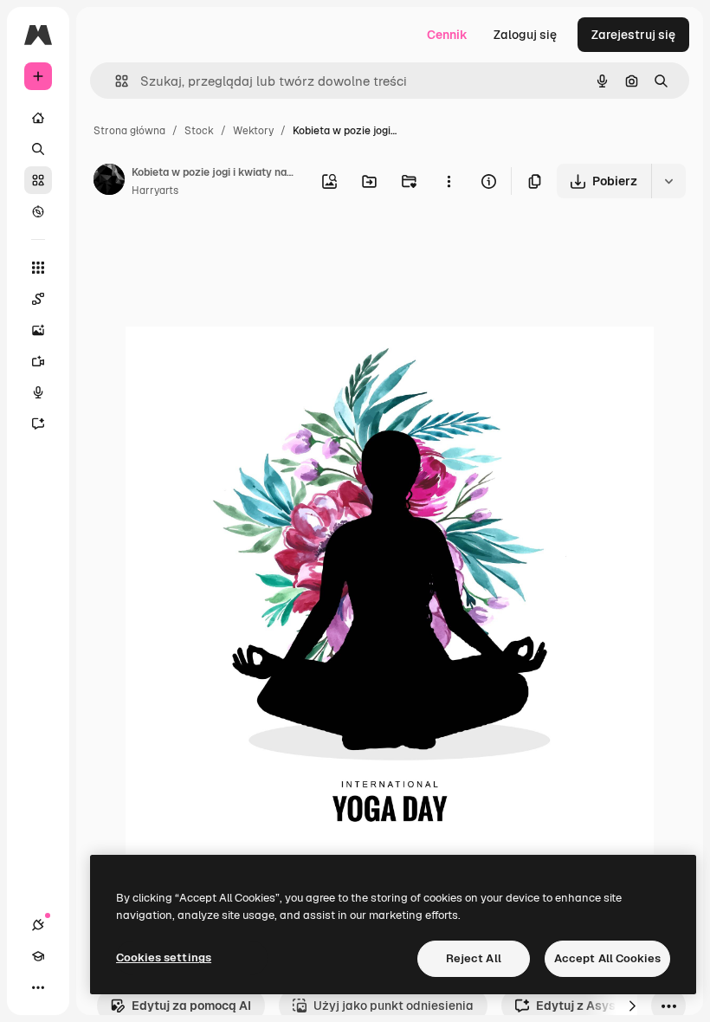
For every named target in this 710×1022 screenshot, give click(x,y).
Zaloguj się (525, 34)
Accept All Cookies (607, 958)
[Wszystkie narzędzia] (38, 267)
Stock (199, 131)
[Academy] (38, 956)
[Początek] (38, 118)
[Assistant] (38, 423)
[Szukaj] (38, 149)
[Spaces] (38, 299)
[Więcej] (38, 987)
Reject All (473, 958)
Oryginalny (245, 251)
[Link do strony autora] (109, 182)
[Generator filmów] (38, 361)
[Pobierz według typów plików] (668, 181)
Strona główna (129, 131)
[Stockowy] (38, 180)
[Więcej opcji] (448, 181)
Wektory (253, 131)
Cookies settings (163, 957)
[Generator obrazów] (38, 330)
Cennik (447, 34)
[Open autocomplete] (115, 80)
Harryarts (155, 190)
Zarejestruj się (633, 34)
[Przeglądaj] (38, 211)
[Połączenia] (38, 925)
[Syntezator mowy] (38, 392)
